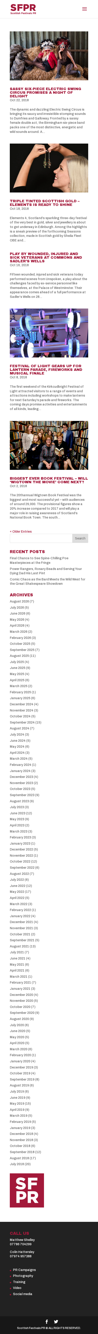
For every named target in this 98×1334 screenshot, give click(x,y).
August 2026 (19, 601)
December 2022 (21, 849)
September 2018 (22, 1152)
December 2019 (21, 1067)
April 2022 (17, 898)
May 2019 (17, 1103)
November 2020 (21, 1000)
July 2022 (17, 879)
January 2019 (20, 1128)
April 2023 (17, 825)
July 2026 (17, 607)
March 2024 (19, 758)
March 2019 (18, 1115)
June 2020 (17, 1031)
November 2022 (21, 855)
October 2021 (20, 934)
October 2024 (20, 716)
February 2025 (20, 692)
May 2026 (17, 619)
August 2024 (19, 728)
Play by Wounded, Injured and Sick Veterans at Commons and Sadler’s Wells (46, 257)
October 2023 (20, 789)
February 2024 (20, 765)
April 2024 (17, 752)
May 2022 (17, 892)
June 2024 (18, 740)
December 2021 (21, 922)
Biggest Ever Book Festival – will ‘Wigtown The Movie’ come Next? (49, 480)
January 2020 (20, 1061)
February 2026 (20, 638)
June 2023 (17, 813)
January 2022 (20, 916)
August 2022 (19, 874)
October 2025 (20, 643)
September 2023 (22, 795)
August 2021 (19, 946)
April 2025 (17, 680)
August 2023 (19, 801)
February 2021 (20, 982)
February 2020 (20, 1055)
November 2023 (21, 783)
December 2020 (21, 995)
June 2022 (17, 886)
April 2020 (17, 1043)
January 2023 (20, 843)
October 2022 (20, 861)
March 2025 (18, 686)
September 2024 (22, 722)
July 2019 (17, 1091)
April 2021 (17, 970)
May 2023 (17, 819)
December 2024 (21, 704)
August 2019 (19, 1085)
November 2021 (21, 928)
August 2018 (19, 1158)
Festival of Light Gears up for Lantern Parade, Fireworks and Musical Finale (46, 369)
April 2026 (17, 625)
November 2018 (21, 1140)
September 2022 (22, 867)
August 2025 (19, 656)
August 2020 (19, 1019)
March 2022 (18, 904)
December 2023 (21, 777)
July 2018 (17, 1164)
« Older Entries (21, 531)
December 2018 (21, 1134)
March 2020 (18, 1049)
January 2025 (20, 698)
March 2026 (18, 631)
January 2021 (20, 988)
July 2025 (17, 662)
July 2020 (17, 1025)
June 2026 (17, 613)
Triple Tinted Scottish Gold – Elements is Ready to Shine (45, 203)
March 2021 (18, 976)
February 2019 (20, 1122)
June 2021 (17, 958)
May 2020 (17, 1037)
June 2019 (17, 1097)
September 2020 (22, 1013)
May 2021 (17, 964)
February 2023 (20, 837)
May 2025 (17, 674)
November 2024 (21, 710)
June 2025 (17, 668)
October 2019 (20, 1073)
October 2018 (20, 1146)
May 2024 (17, 746)
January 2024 (20, 771)
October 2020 (20, 1007)
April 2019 (17, 1109)
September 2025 (22, 650)
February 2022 (20, 910)
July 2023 (17, 807)
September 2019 (22, 1079)
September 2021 (22, 940)
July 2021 (17, 952)
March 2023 (18, 831)
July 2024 (17, 734)
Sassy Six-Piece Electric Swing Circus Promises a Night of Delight (45, 92)
